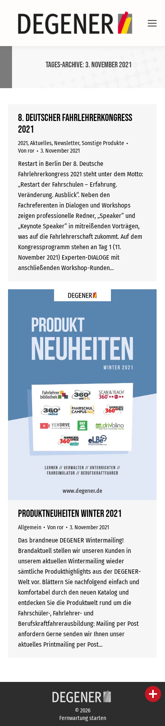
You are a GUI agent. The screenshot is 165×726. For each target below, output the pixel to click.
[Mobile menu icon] (152, 23)
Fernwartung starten (82, 718)
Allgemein (29, 527)
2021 (23, 143)
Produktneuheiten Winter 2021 (70, 514)
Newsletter (66, 143)
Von (26, 150)
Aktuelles (41, 143)
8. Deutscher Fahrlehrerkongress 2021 (75, 124)
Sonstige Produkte (103, 143)
